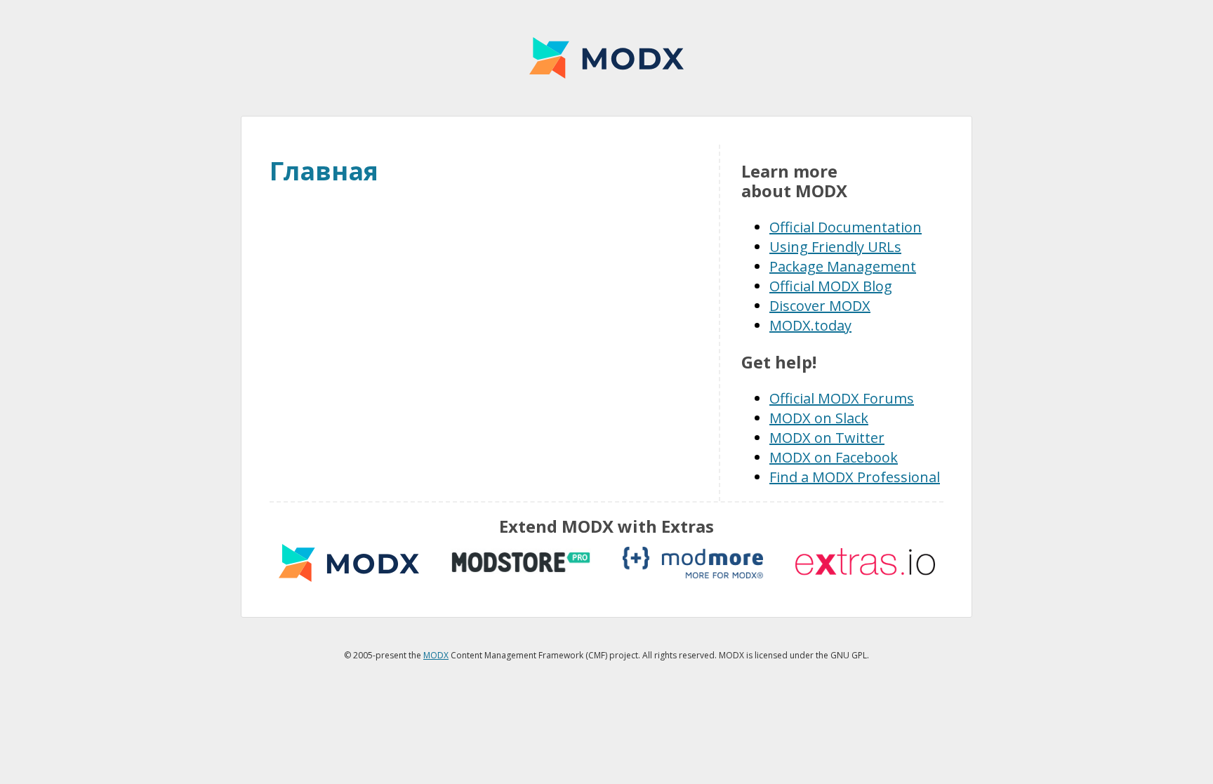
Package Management (842, 266)
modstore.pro (521, 562)
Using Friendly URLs (835, 246)
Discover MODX (819, 305)
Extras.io (865, 562)
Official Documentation (845, 227)
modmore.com (693, 562)
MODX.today (810, 325)
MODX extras (349, 562)
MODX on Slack (818, 417)
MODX (606, 58)
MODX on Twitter (826, 437)
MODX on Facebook (833, 457)
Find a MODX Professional (854, 476)
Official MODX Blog (830, 286)
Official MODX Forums (841, 398)
